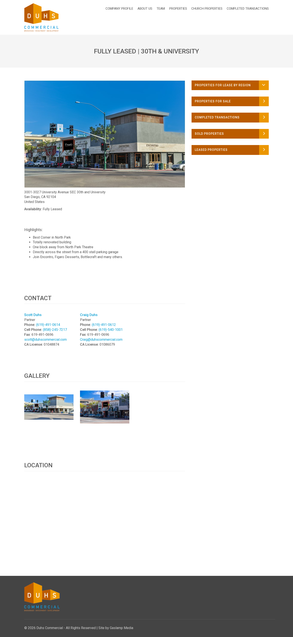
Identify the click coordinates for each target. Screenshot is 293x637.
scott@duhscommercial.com (45, 339)
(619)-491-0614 (48, 325)
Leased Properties (211, 149)
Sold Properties (209, 133)
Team (161, 9)
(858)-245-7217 (55, 330)
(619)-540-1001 (111, 330)
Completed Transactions (248, 9)
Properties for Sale (213, 101)
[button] (230, 85)
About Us (144, 9)
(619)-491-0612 (104, 325)
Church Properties (206, 9)
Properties (178, 9)
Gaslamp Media (121, 628)
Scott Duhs (33, 315)
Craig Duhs (89, 315)
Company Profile (119, 9)
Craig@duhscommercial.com (101, 339)
